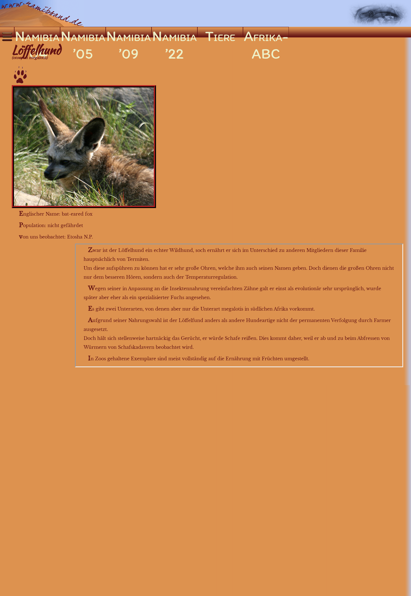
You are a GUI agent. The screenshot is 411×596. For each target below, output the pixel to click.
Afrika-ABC (266, 32)
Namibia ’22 (174, 32)
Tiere (220, 32)
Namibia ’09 (128, 32)
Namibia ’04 (37, 32)
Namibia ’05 (83, 32)
